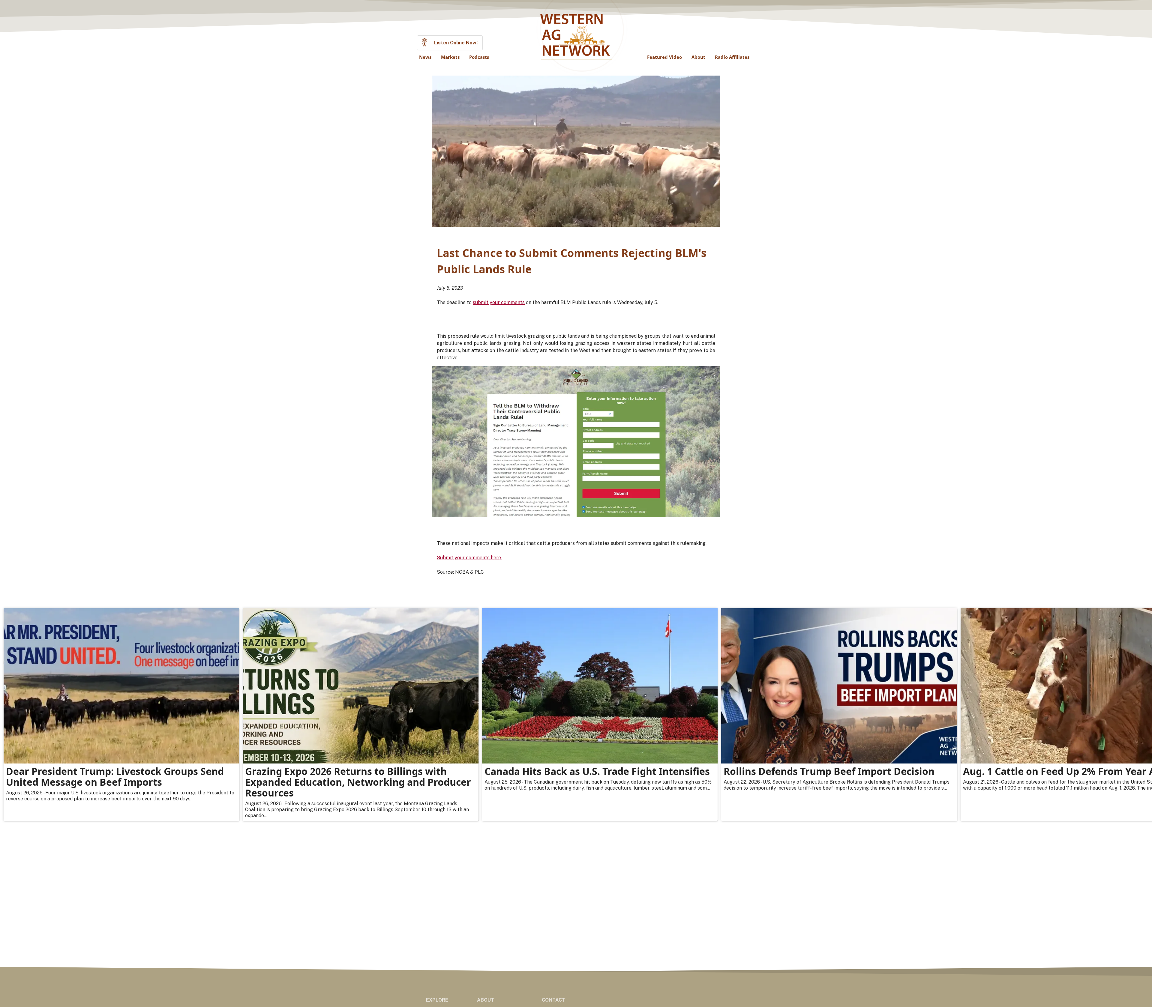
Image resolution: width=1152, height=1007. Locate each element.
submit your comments (499, 302)
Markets (450, 57)
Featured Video (664, 57)
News (425, 57)
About (698, 57)
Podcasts (479, 57)
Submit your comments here (469, 557)
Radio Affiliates (732, 57)
